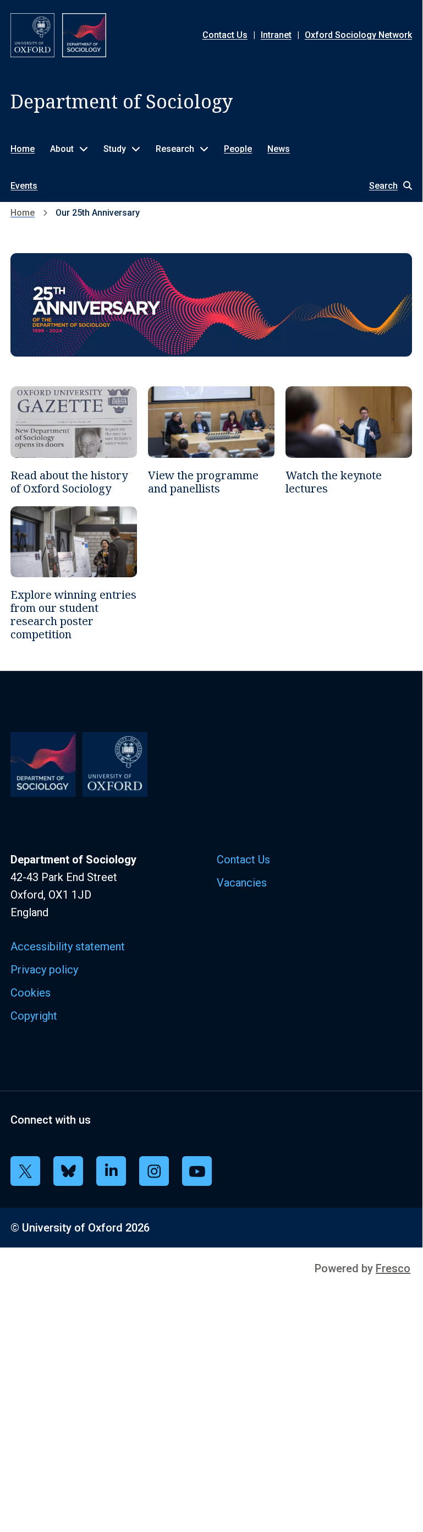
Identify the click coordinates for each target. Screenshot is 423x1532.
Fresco (393, 1268)
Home (22, 149)
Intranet (276, 35)
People (238, 149)
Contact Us (225, 35)
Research (175, 149)
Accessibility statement (67, 946)
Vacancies (242, 882)
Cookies (30, 992)
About (62, 149)
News (278, 149)
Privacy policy (44, 969)
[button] (385, 185)
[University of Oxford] (32, 35)
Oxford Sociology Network (358, 35)
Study (114, 149)
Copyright (33, 1015)
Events (23, 185)
